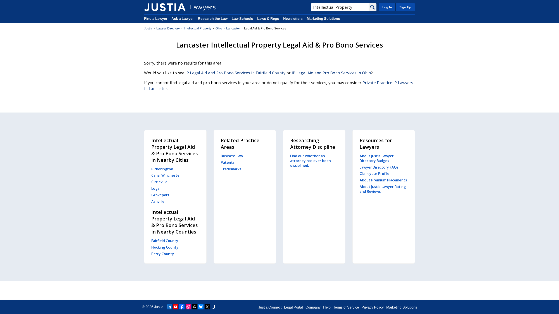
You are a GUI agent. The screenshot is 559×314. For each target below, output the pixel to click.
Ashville (157, 201)
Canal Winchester (166, 175)
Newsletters (293, 18)
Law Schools (242, 18)
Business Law (232, 156)
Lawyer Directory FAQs (379, 167)
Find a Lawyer (155, 18)
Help (327, 307)
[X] (207, 306)
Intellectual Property (197, 28)
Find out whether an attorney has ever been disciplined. (310, 161)
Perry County (162, 253)
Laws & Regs (268, 18)
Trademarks (231, 169)
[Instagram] (188, 306)
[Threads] (194, 306)
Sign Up (405, 7)
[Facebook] (182, 306)
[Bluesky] (201, 306)
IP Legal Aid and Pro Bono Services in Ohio (331, 72)
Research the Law (213, 18)
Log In (387, 7)
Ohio (219, 28)
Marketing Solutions (323, 18)
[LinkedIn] (169, 306)
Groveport (160, 195)
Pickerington (162, 169)
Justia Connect (269, 307)
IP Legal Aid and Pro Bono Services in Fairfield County (235, 72)
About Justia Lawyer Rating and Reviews (383, 189)
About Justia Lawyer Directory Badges (377, 158)
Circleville (159, 181)
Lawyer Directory (168, 28)
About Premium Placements (383, 180)
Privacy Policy (373, 307)
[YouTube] (175, 306)
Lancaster (233, 28)
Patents (228, 162)
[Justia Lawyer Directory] (165, 7)
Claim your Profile (374, 173)
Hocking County (164, 247)
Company (313, 307)
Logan (156, 188)
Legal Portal (293, 307)
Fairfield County (164, 240)
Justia (148, 28)
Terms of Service (346, 307)
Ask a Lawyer (183, 18)
